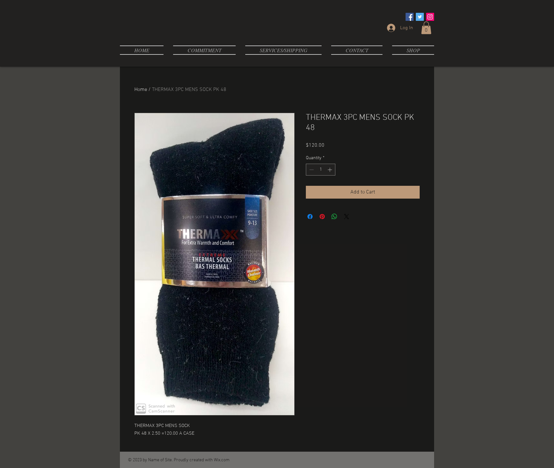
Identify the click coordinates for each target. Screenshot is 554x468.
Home (140, 89)
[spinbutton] (320, 169)
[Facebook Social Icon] (410, 17)
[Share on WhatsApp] (334, 216)
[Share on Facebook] (310, 216)
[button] (426, 27)
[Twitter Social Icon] (420, 17)
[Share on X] (346, 216)
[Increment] (330, 169)
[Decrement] (311, 169)
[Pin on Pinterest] (322, 216)
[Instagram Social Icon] (430, 17)
